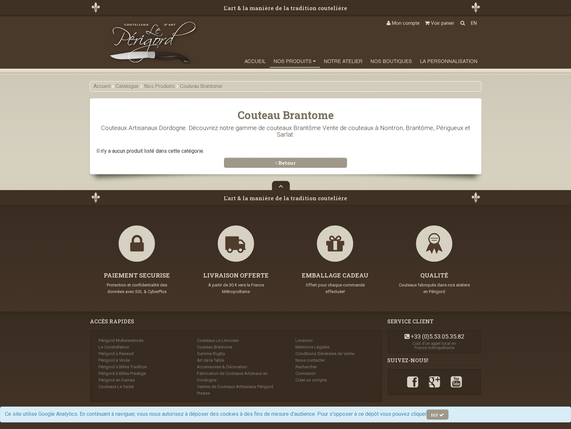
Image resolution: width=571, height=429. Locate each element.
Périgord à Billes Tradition (122, 366)
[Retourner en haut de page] (281, 185)
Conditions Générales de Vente (324, 353)
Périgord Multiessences (120, 340)
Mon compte (405, 23)
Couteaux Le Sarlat (116, 386)
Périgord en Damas (116, 380)
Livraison (304, 340)
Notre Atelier (343, 60)
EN (474, 23)
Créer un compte (311, 380)
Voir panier (442, 23)
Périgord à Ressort (116, 353)
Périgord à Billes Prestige (122, 373)
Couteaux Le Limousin (218, 340)
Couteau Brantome (214, 347)
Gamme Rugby (211, 353)
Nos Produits (293, 60)
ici (435, 414)
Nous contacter (310, 360)
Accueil (255, 60)
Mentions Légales (312, 347)
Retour (286, 162)
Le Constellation (113, 347)
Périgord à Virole (114, 360)
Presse (203, 393)
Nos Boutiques (391, 60)
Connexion (305, 373)
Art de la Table (210, 360)
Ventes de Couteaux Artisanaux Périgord (235, 386)
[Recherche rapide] (462, 23)
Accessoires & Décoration (222, 366)
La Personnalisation (448, 60)
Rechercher (306, 366)
